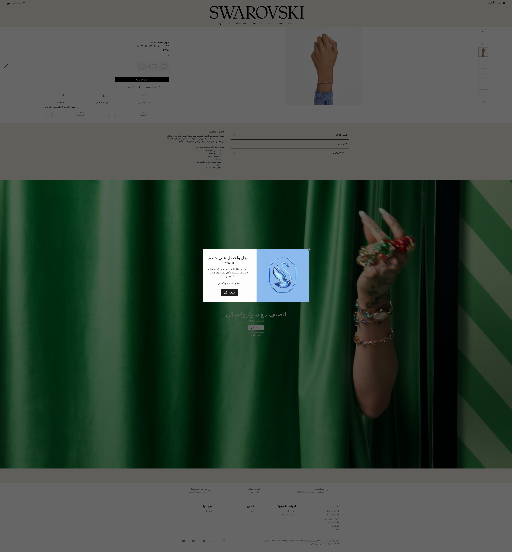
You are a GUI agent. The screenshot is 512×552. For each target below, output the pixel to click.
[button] (309, 249)
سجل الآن (229, 292)
